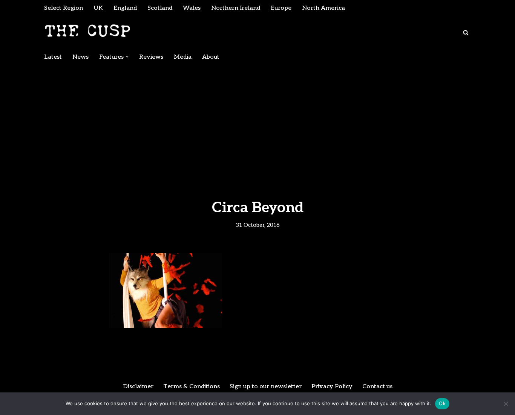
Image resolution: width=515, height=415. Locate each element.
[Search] (466, 32)
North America (323, 8)
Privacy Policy (332, 386)
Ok (442, 403)
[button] (127, 56)
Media (183, 57)
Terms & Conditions (191, 386)
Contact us (377, 386)
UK (98, 8)
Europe (281, 8)
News (80, 57)
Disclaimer (138, 386)
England (125, 8)
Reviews (151, 57)
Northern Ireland (235, 8)
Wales (192, 8)
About (210, 57)
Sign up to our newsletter (266, 386)
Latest (53, 57)
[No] (505, 403)
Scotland (159, 8)
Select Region (63, 8)
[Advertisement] (257, 121)
